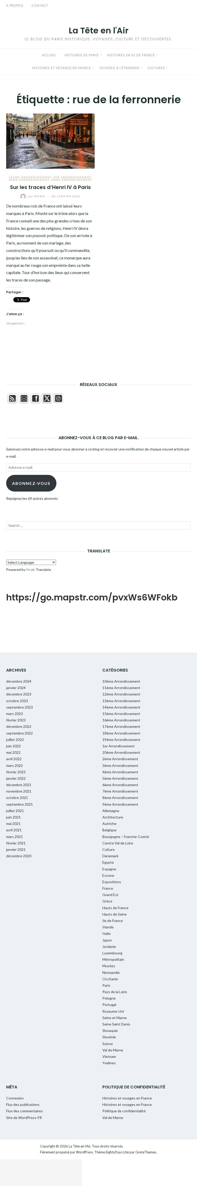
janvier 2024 (16, 687)
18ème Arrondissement (121, 733)
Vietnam (109, 1056)
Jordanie (109, 946)
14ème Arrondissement (121, 707)
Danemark (110, 856)
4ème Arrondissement (29, 179)
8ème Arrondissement (120, 797)
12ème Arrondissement (121, 694)
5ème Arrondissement (120, 778)
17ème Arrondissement (121, 726)
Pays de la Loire (114, 992)
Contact (40, 5)
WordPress (84, 1152)
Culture (108, 849)
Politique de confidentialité (124, 1111)
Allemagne (110, 810)
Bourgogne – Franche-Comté (125, 836)
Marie (37, 196)
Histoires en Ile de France (131, 55)
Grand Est (110, 894)
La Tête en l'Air (99, 30)
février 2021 (16, 843)
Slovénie (109, 1037)
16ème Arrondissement (121, 720)
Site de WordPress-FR (24, 1117)
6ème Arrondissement (71, 179)
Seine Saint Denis (116, 1024)
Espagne (109, 869)
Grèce (107, 901)
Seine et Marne (114, 1017)
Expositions (111, 882)
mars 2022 (14, 765)
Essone (108, 875)
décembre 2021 (18, 785)
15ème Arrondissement (121, 713)
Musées (108, 966)
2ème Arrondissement (120, 759)
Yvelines (109, 1063)
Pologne (109, 998)
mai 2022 (13, 752)
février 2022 (16, 772)
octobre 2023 (17, 701)
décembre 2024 (18, 681)
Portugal (109, 1004)
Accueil (49, 55)
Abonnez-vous (31, 483)
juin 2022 (13, 746)
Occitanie (110, 979)
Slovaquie (110, 1030)
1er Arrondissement (72, 177)
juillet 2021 (15, 810)
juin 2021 (13, 817)
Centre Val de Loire (117, 843)
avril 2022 (14, 759)
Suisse (107, 1043)
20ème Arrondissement (121, 752)
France (107, 888)
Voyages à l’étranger (119, 68)
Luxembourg (112, 953)
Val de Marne (112, 1050)
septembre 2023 (19, 707)
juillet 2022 (15, 739)
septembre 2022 (19, 733)
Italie (106, 933)
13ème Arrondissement (121, 701)
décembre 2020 (18, 856)
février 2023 (16, 720)
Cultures (156, 68)
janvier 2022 (16, 778)
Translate (43, 569)
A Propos (14, 5)
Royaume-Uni (113, 1011)
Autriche (109, 823)
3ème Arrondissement (120, 765)
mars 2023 (14, 713)
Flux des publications (23, 1104)
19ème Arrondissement (121, 739)
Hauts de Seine (114, 914)
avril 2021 (14, 830)
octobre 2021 (17, 797)
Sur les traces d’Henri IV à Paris (50, 187)
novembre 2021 (18, 791)
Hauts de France (115, 908)
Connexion (15, 1098)
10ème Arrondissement (30, 177)
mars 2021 (14, 836)
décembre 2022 (18, 726)
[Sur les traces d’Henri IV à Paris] (50, 140)
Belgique (109, 830)
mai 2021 (13, 823)
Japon (107, 940)
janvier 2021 (16, 849)
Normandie (111, 972)
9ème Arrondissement (120, 804)
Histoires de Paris (82, 55)
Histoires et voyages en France (61, 68)
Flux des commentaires (24, 1111)
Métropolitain (113, 959)
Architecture (112, 817)
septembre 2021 (19, 804)
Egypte (108, 862)
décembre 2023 (18, 694)
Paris (106, 985)
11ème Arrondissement (121, 687)
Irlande (108, 927)
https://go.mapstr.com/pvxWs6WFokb (92, 597)
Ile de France (112, 920)
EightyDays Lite (117, 1152)
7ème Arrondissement (120, 791)
